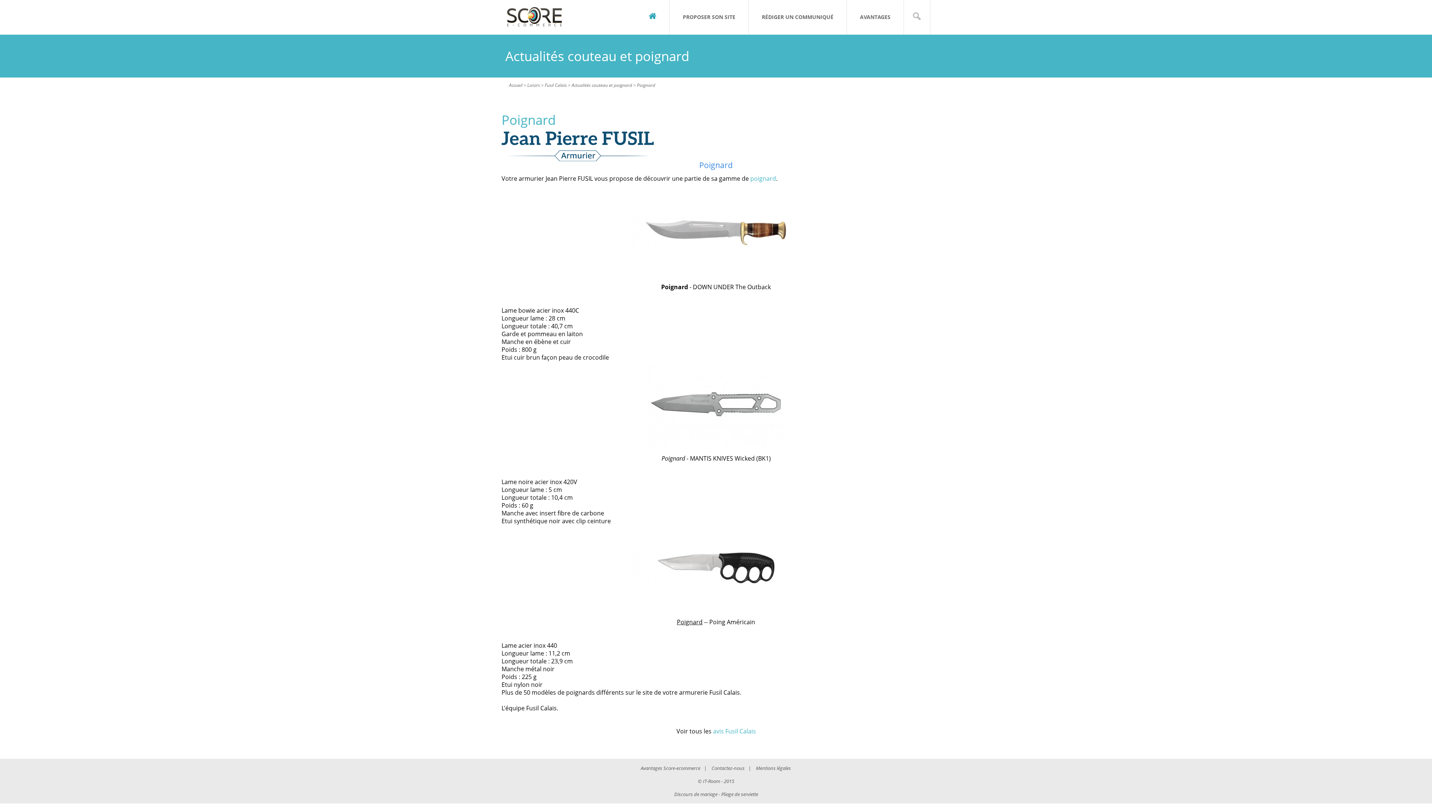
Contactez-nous (728, 768)
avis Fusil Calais (734, 731)
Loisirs (533, 85)
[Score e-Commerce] (535, 17)
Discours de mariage (695, 794)
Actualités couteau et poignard (602, 85)
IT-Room (711, 781)
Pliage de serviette (739, 794)
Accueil (515, 85)
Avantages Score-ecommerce (670, 768)
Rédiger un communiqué (797, 16)
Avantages (875, 16)
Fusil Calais (556, 85)
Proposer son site (709, 16)
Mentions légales (773, 768)
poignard (763, 178)
